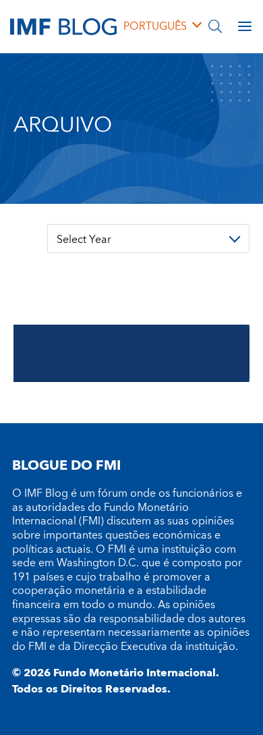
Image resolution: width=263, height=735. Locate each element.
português (155, 26)
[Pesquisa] (215, 26)
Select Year (84, 239)
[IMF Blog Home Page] (63, 25)
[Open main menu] (245, 26)
